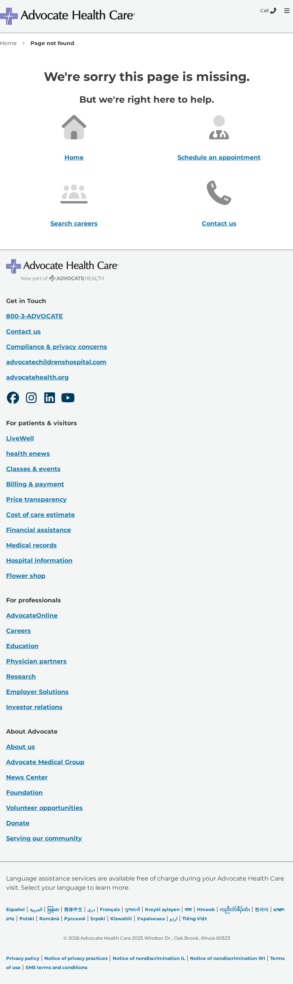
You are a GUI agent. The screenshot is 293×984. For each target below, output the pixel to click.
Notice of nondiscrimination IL (149, 958)
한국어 (262, 909)
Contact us (219, 223)
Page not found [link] (52, 43)
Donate (17, 823)
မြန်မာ (53, 909)
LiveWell (20, 438)
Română (49, 918)
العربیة (36, 909)
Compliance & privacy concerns (56, 346)
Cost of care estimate (40, 514)
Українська (151, 918)
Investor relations (34, 707)
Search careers (74, 223)
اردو (173, 918)
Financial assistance (38, 530)
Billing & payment (35, 484)
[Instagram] (31, 398)
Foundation (24, 792)
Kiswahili (121, 918)
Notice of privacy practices (76, 958)
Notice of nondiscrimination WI (227, 958)
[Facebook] (13, 398)
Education (22, 646)
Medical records (31, 545)
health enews (28, 453)
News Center (27, 777)
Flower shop (25, 575)
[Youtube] (68, 398)
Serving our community (44, 838)
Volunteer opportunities (44, 807)
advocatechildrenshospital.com (56, 362)
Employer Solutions (37, 691)
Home (8, 43)
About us (20, 746)
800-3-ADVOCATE (34, 316)
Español (15, 909)
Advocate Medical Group (45, 762)
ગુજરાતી (132, 909)
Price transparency (36, 499)
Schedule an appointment (219, 157)
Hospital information (39, 560)
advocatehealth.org (37, 377)
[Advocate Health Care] (68, 16)
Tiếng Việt (194, 918)
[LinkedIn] (49, 398)
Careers (18, 630)
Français (110, 909)
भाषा (188, 909)
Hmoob (206, 909)
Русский (74, 918)
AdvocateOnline (32, 615)
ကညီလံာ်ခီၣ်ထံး (235, 909)
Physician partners (36, 661)
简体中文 (73, 909)
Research (21, 676)
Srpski (97, 918)
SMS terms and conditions (56, 967)
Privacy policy (22, 958)
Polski (26, 918)
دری (91, 909)
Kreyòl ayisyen (162, 909)
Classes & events (33, 469)
